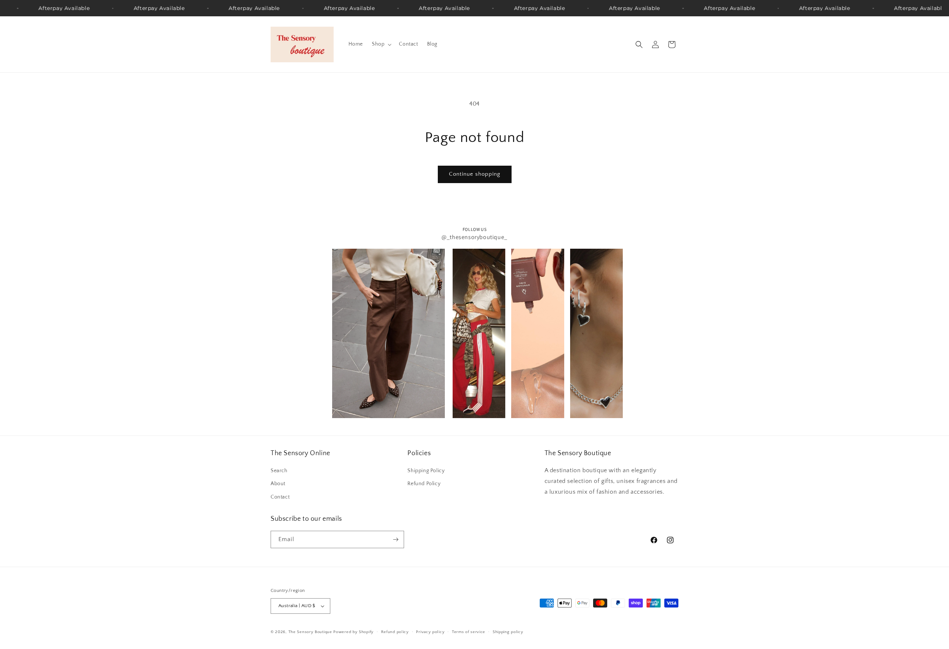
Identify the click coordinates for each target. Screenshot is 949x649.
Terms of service (468, 632)
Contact (280, 497)
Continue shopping (474, 174)
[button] (380, 44)
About (278, 484)
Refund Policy (423, 484)
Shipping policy (508, 632)
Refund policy (395, 632)
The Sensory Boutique (310, 632)
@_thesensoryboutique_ (474, 237)
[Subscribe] (395, 539)
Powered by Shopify (353, 632)
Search (279, 471)
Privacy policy (430, 632)
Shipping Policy (425, 471)
